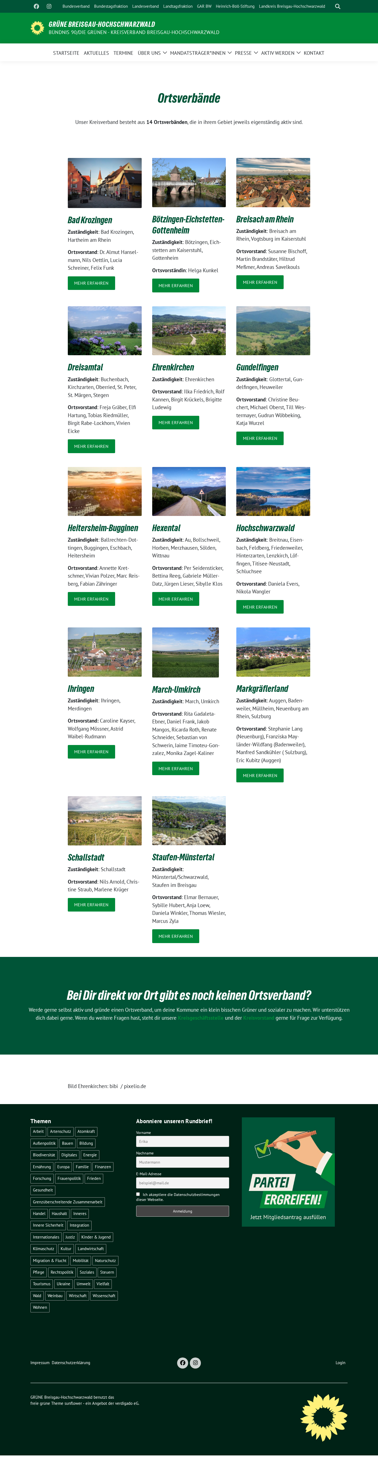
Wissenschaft (104, 1295)
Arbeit (38, 1131)
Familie (82, 1166)
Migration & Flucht (49, 1260)
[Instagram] (49, 6)
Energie (90, 1154)
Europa (63, 1166)
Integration (79, 1225)
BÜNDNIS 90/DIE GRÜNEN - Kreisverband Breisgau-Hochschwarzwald (134, 32)
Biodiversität (44, 1154)
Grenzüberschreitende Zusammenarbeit (67, 1202)
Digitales (69, 1154)
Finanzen (103, 1166)
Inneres (79, 1213)
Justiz (70, 1237)
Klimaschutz (43, 1248)
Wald (37, 1295)
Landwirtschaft (91, 1248)
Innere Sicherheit (48, 1225)
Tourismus (41, 1283)
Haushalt (59, 1213)
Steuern (107, 1272)
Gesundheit (43, 1190)
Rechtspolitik (62, 1272)
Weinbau (55, 1295)
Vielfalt (103, 1283)
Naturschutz (105, 1260)
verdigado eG (126, 1403)
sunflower (73, 1403)
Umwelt (83, 1283)
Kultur (66, 1248)
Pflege (38, 1272)
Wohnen (40, 1307)
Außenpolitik (44, 1143)
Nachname (145, 1153)
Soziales (87, 1272)
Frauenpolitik (69, 1178)
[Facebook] (36, 6)
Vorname (143, 1132)
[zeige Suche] (337, 6)
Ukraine (63, 1283)
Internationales (46, 1237)
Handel (39, 1213)
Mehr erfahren (91, 283)
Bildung (86, 1143)
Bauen (67, 1143)
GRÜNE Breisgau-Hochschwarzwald (102, 24)
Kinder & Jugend (96, 1237)
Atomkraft (86, 1131)
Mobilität (81, 1260)
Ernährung (42, 1166)
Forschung (42, 1178)
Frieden (94, 1178)
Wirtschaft (78, 1295)
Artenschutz (60, 1131)
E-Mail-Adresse (148, 1173)
